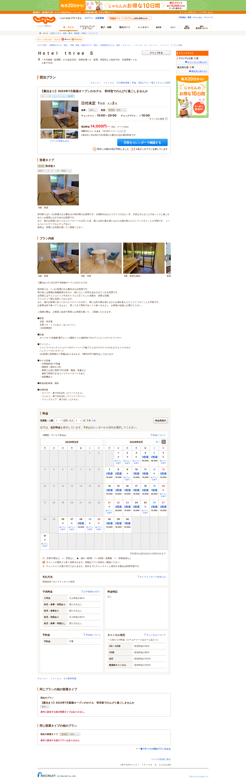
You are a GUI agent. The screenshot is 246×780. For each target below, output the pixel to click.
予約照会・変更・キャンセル (190, 17)
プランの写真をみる (59, 141)
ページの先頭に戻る (161, 759)
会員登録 (99, 18)
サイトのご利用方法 (188, 12)
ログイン (89, 18)
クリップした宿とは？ (197, 62)
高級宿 (76, 33)
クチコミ (159, 82)
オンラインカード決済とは (153, 576)
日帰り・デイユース (89, 33)
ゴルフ (173, 27)
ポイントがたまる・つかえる (49, 39)
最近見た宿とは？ (199, 71)
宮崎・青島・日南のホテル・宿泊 (83, 45)
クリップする (156, 52)
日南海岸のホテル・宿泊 (110, 45)
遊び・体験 (106, 27)
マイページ (208, 17)
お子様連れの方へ (92, 591)
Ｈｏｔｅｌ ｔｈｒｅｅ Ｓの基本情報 (109, 82)
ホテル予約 (41, 45)
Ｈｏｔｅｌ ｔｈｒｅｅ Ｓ (134, 45)
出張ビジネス (55, 33)
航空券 (158, 27)
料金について (159, 435)
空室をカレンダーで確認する (142, 142)
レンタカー (143, 27)
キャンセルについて (156, 634)
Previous (42, 258)
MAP (168, 82)
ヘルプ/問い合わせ (205, 12)
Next (166, 258)
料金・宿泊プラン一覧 (143, 82)
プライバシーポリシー (199, 776)
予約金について (93, 634)
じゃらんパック (87, 27)
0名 (94, 420)
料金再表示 (160, 420)
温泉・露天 (67, 33)
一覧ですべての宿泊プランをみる (154, 748)
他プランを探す (62, 528)
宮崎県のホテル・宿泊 (58, 45)
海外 (187, 27)
